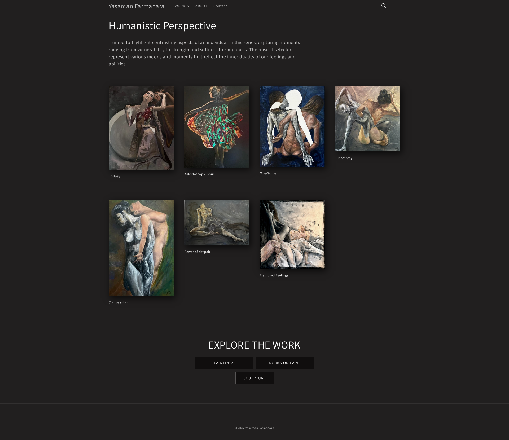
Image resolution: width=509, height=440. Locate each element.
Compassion (118, 302)
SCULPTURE (254, 377)
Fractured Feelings (274, 275)
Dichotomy (343, 158)
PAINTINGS (224, 362)
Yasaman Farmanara (259, 428)
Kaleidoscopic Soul (199, 174)
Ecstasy (114, 176)
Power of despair (197, 252)
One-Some (268, 173)
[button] (182, 5)
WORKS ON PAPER (285, 362)
